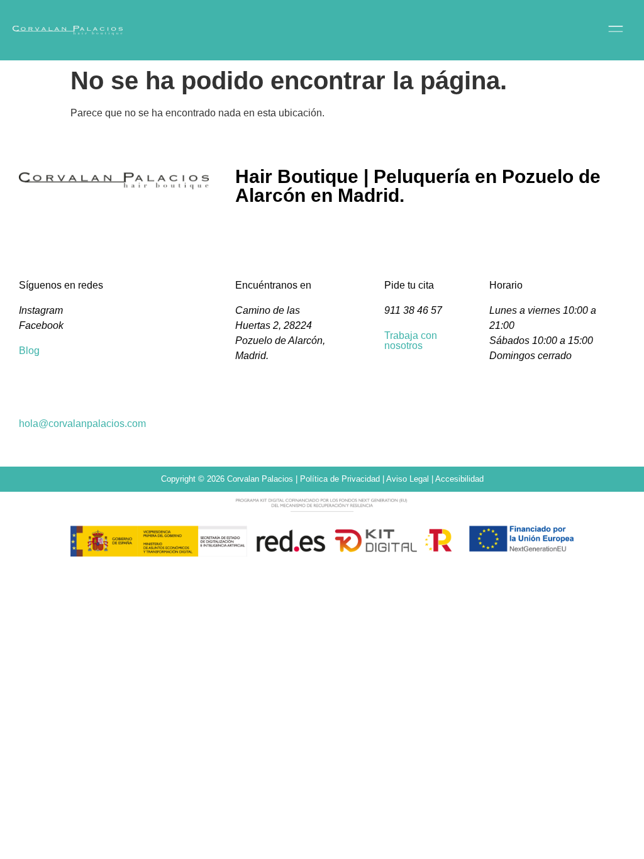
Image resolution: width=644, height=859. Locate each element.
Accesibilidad (459, 479)
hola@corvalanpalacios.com (82, 423)
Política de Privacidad (340, 479)
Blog (29, 350)
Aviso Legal (407, 479)
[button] (479, 30)
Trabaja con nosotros (410, 340)
